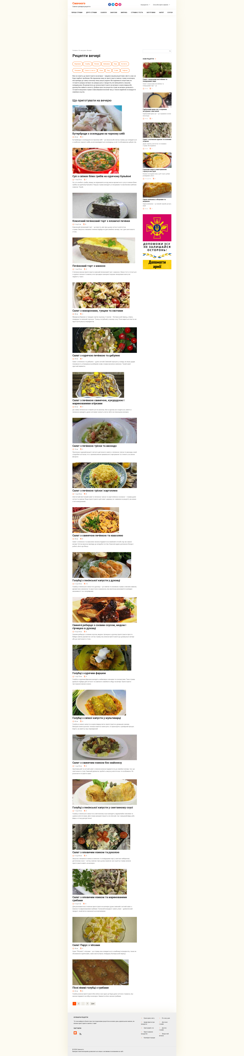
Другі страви (91, 12)
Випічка (124, 12)
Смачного (78, 3)
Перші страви (76, 12)
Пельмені (78, 70)
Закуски (113, 12)
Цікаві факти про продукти (148, 1023)
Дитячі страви (162, 1029)
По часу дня (82, 50)
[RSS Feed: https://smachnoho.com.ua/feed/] (80, 1034)
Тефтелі (124, 70)
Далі (92, 1004)
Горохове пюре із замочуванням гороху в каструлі (155, 170)
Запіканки (106, 64)
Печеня (96, 64)
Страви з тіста (137, 12)
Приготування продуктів (147, 1033)
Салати (104, 12)
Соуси (170, 12)
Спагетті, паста (90, 70)
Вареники (78, 64)
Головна (74, 50)
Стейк (116, 70)
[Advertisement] (122, 33)
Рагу (108, 70)
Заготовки (151, 12)
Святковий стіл (149, 1028)
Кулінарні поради (149, 1038)
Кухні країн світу (149, 1018)
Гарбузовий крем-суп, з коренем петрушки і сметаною (155, 110)
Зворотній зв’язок (164, 1035)
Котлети (124, 64)
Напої (161, 12)
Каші (115, 64)
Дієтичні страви (163, 1023)
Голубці (87, 64)
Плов (101, 70)
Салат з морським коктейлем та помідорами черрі (155, 80)
